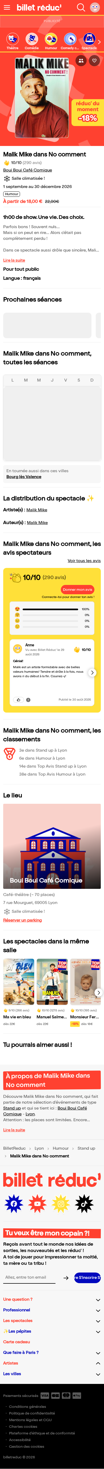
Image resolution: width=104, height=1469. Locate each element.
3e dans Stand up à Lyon (43, 750)
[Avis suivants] (92, 672)
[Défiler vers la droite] (99, 42)
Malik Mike (36, 510)
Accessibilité (20, 1440)
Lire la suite (14, 260)
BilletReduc (14, 1148)
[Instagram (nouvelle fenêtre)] (60, 1204)
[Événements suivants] (98, 992)
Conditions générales (27, 1406)
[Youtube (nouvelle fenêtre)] (37, 1204)
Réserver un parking (22, 920)
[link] (12, 42)
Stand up (12, 1108)
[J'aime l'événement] (94, 60)
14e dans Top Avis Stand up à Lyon (52, 766)
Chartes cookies (23, 1426)
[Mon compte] (95, 7)
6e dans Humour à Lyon (42, 758)
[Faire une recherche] (81, 7)
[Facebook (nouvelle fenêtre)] (14, 1204)
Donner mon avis (77, 589)
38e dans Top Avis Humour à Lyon (52, 774)
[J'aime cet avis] (18, 700)
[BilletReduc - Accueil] (39, 7)
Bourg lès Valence (23, 476)
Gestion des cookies (26, 1446)
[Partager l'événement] (81, 60)
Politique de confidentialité (32, 1413)
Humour (61, 1148)
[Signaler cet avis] (28, 699)
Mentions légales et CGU (30, 1420)
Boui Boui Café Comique (27, 170)
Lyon (30, 1114)
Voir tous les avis (84, 560)
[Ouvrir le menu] (9, 7)
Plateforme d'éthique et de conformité (42, 1433)
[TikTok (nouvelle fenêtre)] (84, 1204)
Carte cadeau (16, 1342)
